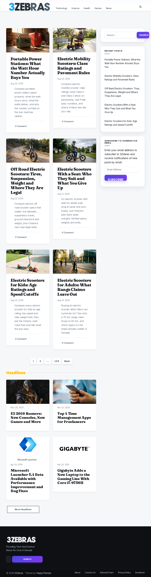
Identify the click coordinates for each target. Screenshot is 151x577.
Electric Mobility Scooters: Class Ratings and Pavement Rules (74, 65)
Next (67, 361)
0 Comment (21, 126)
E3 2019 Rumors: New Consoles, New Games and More (28, 417)
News (109, 8)
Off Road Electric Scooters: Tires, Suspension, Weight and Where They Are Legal (28, 181)
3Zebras (19, 573)
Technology (61, 8)
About (78, 572)
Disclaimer (140, 572)
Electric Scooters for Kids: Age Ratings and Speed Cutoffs (28, 287)
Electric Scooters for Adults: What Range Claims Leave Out (74, 287)
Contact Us (90, 572)
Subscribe (116, 179)
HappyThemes (43, 573)
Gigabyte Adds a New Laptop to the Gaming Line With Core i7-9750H (73, 476)
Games (98, 8)
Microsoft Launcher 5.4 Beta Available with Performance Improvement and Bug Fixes (27, 480)
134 (56, 361)
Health (87, 8)
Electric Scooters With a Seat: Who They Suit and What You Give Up (74, 178)
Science (75, 8)
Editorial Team (107, 572)
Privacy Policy (124, 572)
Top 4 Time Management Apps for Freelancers (74, 417)
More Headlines (23, 509)
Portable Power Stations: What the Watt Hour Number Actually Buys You (28, 68)
